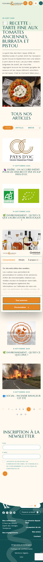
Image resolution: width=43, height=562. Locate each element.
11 (25, 414)
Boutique (28, 505)
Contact (37, 536)
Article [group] (19, 128)
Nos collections (9, 521)
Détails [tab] (21, 260)
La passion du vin (33, 527)
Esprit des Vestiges (10, 526)
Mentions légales (21, 553)
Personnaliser (20, 307)
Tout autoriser (21, 300)
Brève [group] (31, 128)
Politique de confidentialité (21, 549)
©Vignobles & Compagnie (21, 545)
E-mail (5, 452)
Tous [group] (8, 128)
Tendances (6, 528)
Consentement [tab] (9, 260)
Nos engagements (10, 533)
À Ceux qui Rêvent (9, 523)
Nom (4, 443)
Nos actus (36, 532)
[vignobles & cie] (12, 3)
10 (21, 414)
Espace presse (28, 512)
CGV (21, 557)
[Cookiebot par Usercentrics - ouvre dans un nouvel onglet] (30, 253)
